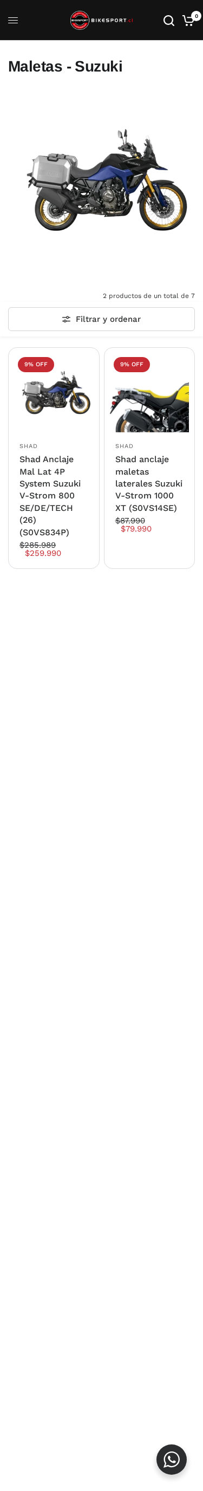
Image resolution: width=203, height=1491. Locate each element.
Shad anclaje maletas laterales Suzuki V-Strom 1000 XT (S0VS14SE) (148, 483)
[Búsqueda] (169, 20)
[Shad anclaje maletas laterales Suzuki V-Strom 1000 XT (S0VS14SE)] (149, 393)
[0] (186, 20)
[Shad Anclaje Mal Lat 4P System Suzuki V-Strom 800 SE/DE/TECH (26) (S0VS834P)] (54, 393)
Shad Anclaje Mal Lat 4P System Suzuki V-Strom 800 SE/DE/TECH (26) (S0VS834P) (50, 495)
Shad (28, 446)
